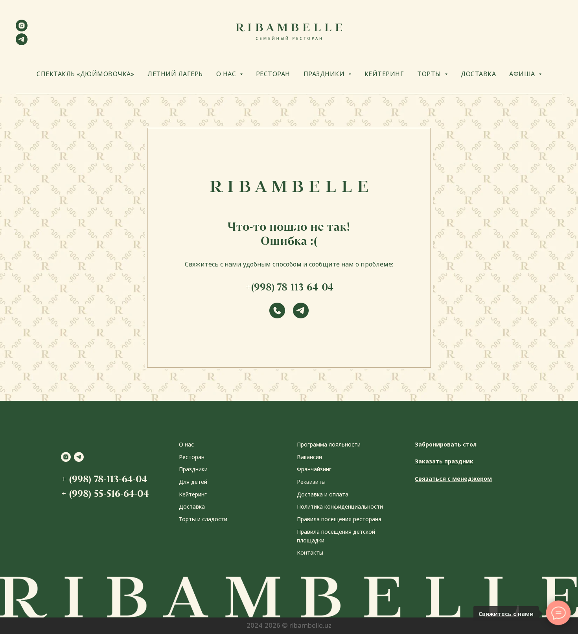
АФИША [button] (523, 74)
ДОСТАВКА (478, 74)
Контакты (310, 552)
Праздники (193, 469)
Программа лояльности (329, 444)
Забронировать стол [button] (446, 444)
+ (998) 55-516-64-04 (105, 493)
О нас (186, 444)
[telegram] (22, 43)
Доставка (192, 506)
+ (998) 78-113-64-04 (104, 478)
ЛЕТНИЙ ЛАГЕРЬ (175, 74)
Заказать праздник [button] (444, 461)
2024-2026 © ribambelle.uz (289, 625)
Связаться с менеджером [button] (453, 478)
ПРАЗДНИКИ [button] (325, 74)
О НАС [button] (227, 74)
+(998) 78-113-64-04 (289, 287)
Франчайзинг (314, 469)
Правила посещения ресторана (339, 519)
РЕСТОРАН (273, 74)
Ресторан (191, 457)
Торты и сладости (203, 519)
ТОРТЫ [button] (430, 74)
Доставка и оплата (322, 494)
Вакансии (309, 457)
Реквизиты (311, 481)
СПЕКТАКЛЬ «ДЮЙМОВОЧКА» (85, 74)
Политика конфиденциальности (340, 506)
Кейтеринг (193, 494)
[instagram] (22, 29)
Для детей (193, 481)
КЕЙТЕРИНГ (384, 74)
